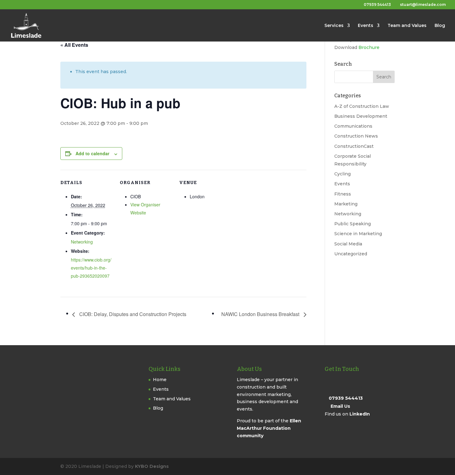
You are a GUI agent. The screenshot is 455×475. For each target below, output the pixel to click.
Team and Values (407, 25)
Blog (440, 25)
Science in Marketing (358, 233)
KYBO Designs (152, 466)
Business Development (360, 116)
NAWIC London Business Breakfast (261, 314)
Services (334, 25)
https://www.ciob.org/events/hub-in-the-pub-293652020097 (91, 268)
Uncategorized (350, 254)
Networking (82, 242)
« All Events (74, 44)
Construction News (356, 136)
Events (365, 25)
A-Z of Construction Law (361, 106)
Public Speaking (352, 224)
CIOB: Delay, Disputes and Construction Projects (132, 314)
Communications (353, 126)
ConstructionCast (354, 146)
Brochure (368, 47)
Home (160, 379)
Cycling (342, 174)
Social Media (348, 244)
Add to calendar (92, 153)
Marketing (346, 204)
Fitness (342, 194)
